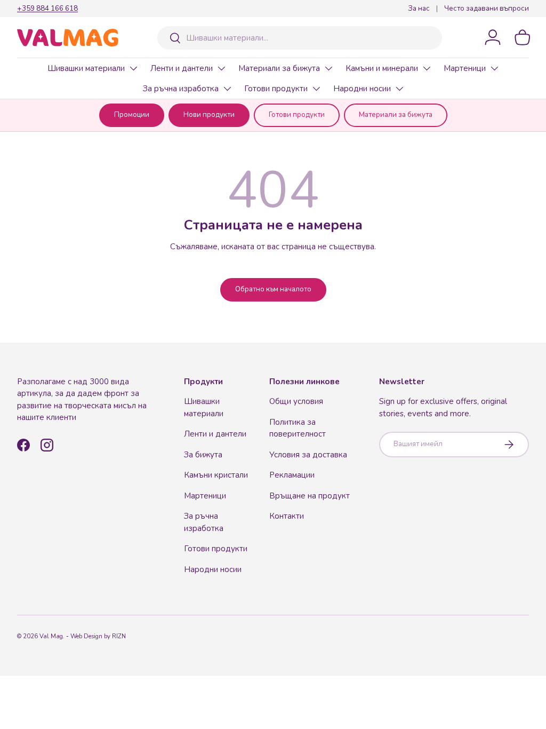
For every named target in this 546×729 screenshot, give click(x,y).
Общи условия (296, 401)
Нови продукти (209, 115)
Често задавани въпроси (486, 8)
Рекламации (292, 475)
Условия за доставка (308, 454)
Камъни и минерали (382, 68)
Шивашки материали (86, 68)
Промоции (131, 115)
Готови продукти (276, 88)
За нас (419, 8)
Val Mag (51, 636)
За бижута (203, 454)
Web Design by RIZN (98, 636)
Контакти (286, 516)
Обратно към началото (273, 289)
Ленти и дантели (181, 68)
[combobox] (299, 38)
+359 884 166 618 (47, 8)
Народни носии (362, 88)
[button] (522, 37)
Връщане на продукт (309, 495)
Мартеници (465, 68)
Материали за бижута (279, 68)
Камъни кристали (216, 475)
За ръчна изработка (181, 88)
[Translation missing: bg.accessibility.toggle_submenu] (133, 68)
